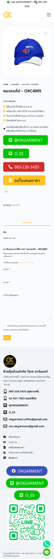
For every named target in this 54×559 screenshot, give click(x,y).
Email (6, 282)
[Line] (46, 552)
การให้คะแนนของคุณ (11, 262)
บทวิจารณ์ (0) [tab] (27, 222)
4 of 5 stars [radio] (30, 262)
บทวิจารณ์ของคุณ (11, 295)
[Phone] (46, 544)
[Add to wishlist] (6, 191)
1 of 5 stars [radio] (21, 262)
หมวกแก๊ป (16, 205)
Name (6, 269)
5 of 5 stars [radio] (33, 262)
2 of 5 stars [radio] (24, 262)
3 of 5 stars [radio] (27, 262)
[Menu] (49, 15)
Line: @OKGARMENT (21, 2)
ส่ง (7, 337)
